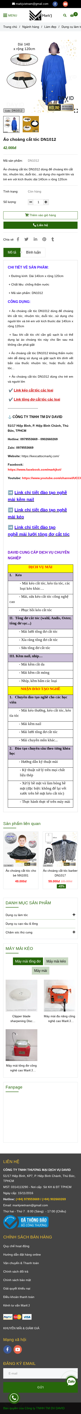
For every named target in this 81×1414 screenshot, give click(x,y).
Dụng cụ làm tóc (17, 915)
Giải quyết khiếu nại (16, 1288)
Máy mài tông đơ (28, 961)
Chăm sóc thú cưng (19, 932)
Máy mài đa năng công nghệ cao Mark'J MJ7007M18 (59, 1018)
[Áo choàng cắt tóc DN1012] (40, 15)
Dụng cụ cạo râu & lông (22, 923)
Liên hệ (42, 225)
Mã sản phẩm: (13, 160)
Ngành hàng (30, 26)
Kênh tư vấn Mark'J (16, 1305)
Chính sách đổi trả (15, 1271)
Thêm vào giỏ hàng (42, 215)
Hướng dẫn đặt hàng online (22, 1254)
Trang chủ (10, 26)
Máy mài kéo (56, 961)
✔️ (11, 399)
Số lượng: (10, 202)
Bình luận (33, 252)
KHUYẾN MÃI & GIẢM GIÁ (21, 1328)
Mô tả (12, 252)
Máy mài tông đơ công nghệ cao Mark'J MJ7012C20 (21, 1068)
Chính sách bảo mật (17, 1280)
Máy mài (40, 971)
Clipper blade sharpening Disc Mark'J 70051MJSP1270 (21, 1018)
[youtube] (65, 3)
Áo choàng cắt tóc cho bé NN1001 (21, 873)
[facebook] (55, 3)
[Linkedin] (35, 239)
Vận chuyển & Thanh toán (21, 1263)
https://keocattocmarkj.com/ (40, 456)
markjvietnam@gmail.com (32, 3)
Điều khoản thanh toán (18, 1297)
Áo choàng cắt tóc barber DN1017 (60, 873)
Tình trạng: (11, 191)
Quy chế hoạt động (16, 1246)
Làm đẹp (50, 26)
